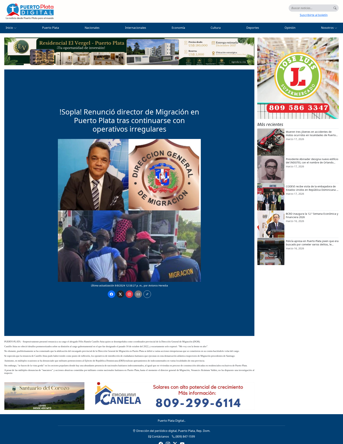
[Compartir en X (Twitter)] (120, 294)
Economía (178, 28)
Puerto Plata (50, 28)
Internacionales (135, 28)
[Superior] (129, 51)
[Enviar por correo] (138, 294)
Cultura (216, 28)
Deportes (252, 28)
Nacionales (92, 28)
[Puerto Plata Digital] (29, 11)
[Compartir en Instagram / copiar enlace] (129, 294)
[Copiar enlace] (147, 294)
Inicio (10, 28)
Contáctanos (160, 436)
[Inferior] (129, 396)
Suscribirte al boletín (314, 15)
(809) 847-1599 (185, 436)
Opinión (290, 28)
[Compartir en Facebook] (111, 294)
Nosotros (327, 28)
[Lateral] (298, 78)
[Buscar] (335, 8)
